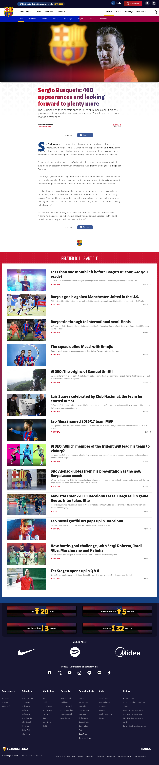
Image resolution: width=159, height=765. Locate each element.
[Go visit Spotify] (75, 652)
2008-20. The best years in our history (134, 704)
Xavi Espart (26, 706)
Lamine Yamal (65, 698)
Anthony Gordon (66, 710)
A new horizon (128, 698)
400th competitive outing (78, 165)
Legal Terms (59, 756)
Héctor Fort (26, 730)
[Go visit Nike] (27, 652)
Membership (49, 12)
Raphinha (64, 702)
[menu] (154, 3)
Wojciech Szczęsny (5, 700)
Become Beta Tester (83, 728)
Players (80, 19)
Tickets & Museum (25, 12)
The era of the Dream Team (133, 710)
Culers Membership (83, 700)
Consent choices (140, 756)
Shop (38, 12)
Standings (68, 19)
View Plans (134, 3)
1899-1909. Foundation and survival (133, 720)
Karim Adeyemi (66, 714)
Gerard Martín (27, 718)
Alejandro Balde (27, 698)
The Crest (102, 706)
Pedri (45, 702)
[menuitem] (154, 3)
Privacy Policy (70, 756)
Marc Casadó (47, 710)
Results (55, 19)
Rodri (45, 726)
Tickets (44, 19)
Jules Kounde (27, 722)
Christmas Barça (85, 738)
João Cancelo (26, 734)
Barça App (82, 714)
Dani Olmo (46, 718)
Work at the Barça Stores (105, 716)
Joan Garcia (6, 706)
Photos (91, 19)
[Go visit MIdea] (127, 652)
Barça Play (61, 12)
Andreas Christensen (26, 712)
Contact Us (100, 756)
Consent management (125, 756)
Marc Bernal (47, 722)
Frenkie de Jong (48, 714)
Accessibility (90, 756)
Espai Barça (129, 12)
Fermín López (48, 706)
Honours (103, 19)
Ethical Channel (104, 702)
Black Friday (83, 734)
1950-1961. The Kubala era (132, 714)
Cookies (80, 756)
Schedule (32, 19)
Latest (21, 19)
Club (117, 12)
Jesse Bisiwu (65, 718)
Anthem (102, 710)
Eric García (25, 726)
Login (117, 3)
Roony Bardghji (66, 706)
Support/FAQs (84, 722)
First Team (109, 12)
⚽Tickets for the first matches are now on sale (41, 4)
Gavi (44, 698)
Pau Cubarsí (26, 702)
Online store (83, 718)
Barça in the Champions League (134, 726)
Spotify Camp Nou (106, 698)
